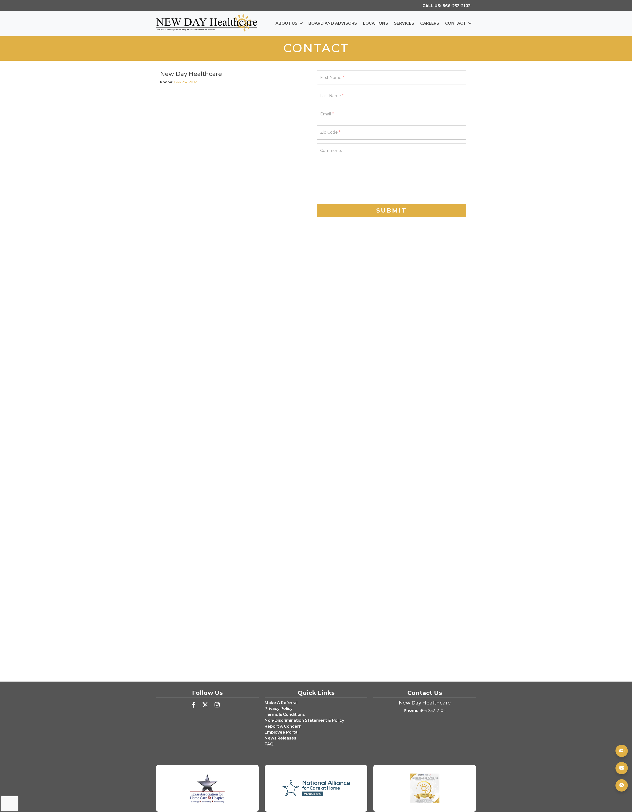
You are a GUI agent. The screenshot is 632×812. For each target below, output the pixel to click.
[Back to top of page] (621, 785)
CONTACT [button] (455, 23)
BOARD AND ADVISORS (332, 23)
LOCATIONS (375, 23)
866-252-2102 (185, 82)
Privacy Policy (279, 708)
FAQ (269, 744)
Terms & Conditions (285, 714)
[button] (621, 785)
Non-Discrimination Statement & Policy (304, 720)
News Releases (280, 738)
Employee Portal (281, 732)
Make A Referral (281, 702)
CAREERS (429, 23)
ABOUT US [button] (286, 23)
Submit (391, 210)
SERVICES (404, 23)
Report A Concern (283, 726)
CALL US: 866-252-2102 (448, 5)
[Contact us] (621, 768)
